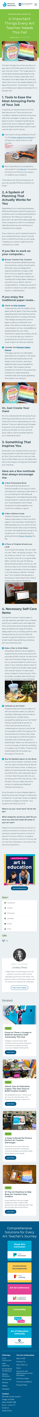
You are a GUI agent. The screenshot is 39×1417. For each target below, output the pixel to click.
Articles (5, 1383)
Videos (4, 1386)
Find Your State (22, 1378)
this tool (23, 169)
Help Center (7, 1411)
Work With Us (21, 1365)
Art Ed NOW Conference (7, 1370)
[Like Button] (3, 940)
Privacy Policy (21, 1385)
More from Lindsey (19, 988)
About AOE (20, 1358)
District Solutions (6, 1375)
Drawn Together (25, 536)
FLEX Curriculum (6, 1359)
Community (6, 1379)
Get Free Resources (19, 888)
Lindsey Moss (14, 37)
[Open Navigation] (35, 4)
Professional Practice (19, 14)
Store (18, 1368)
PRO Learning (5, 1365)
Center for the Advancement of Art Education (24, 1373)
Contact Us (20, 1362)
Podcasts (5, 1389)
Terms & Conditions (24, 1382)
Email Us (5, 1408)
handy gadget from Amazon (22, 137)
